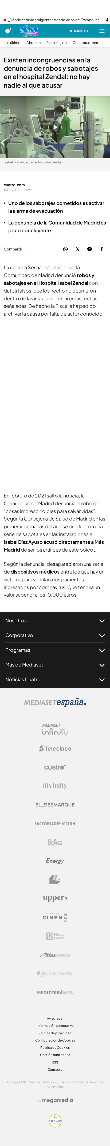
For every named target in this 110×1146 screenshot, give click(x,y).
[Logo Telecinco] (55, 748)
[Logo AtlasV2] (55, 954)
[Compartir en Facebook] (101, 249)
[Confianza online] (55, 1126)
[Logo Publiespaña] (55, 973)
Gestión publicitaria (55, 1055)
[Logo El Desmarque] (55, 805)
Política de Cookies (55, 1048)
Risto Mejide (56, 42)
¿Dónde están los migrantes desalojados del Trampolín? (53, 20)
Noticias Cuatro (23, 679)
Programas (17, 650)
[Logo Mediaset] (55, 706)
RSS (55, 1062)
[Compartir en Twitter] (77, 249)
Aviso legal (55, 1018)
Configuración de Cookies (55, 1040)
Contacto (55, 1070)
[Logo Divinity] (55, 786)
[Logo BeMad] (55, 879)
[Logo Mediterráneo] (55, 992)
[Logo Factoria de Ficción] (55, 823)
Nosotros (16, 620)
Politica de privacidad (55, 1033)
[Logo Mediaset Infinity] (55, 729)
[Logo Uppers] (55, 898)
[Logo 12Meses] (55, 936)
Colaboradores (85, 42)
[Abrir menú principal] (102, 30)
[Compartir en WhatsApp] (65, 249)
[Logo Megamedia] (57, 1100)
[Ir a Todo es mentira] (28, 31)
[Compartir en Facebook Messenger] (89, 249)
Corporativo (19, 635)
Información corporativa (55, 1026)
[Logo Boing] (55, 842)
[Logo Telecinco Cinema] (55, 917)
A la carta (33, 42)
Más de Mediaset (24, 664)
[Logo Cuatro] (55, 767)
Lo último (13, 42)
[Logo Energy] (55, 861)
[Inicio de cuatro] (8, 30)
